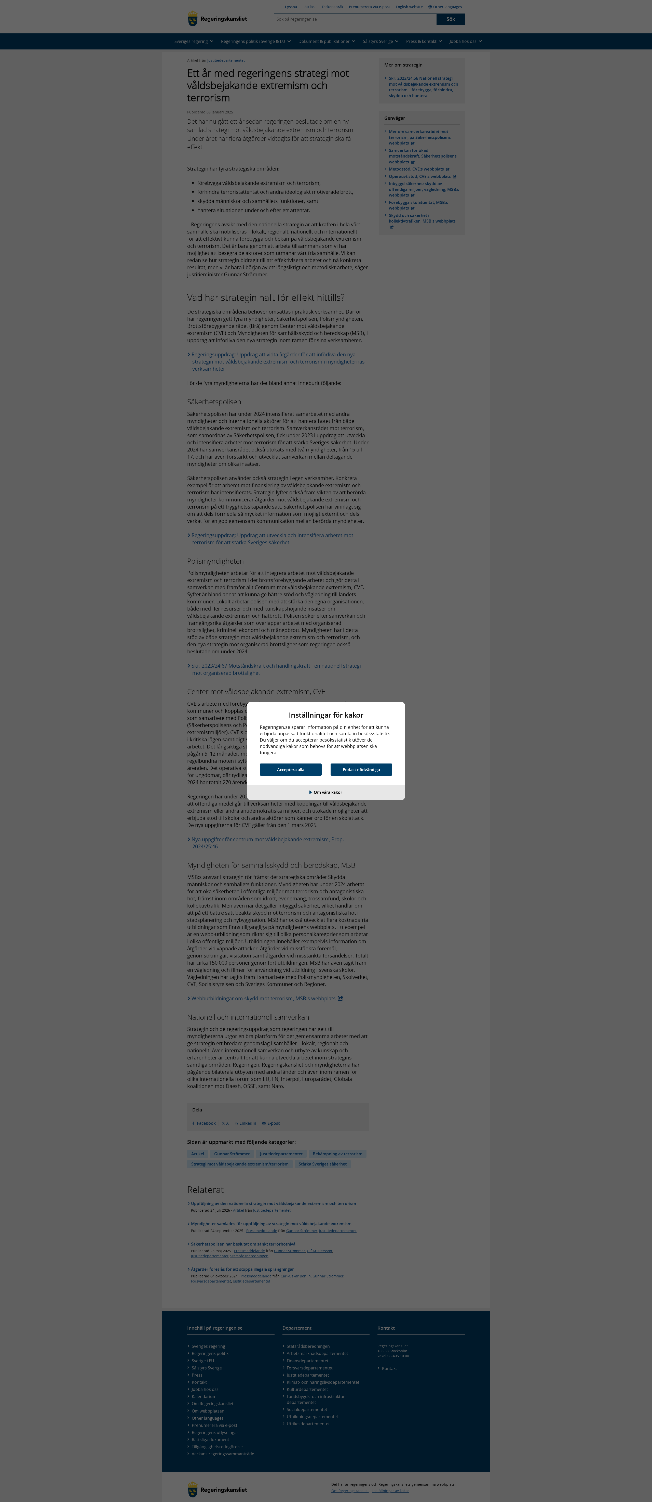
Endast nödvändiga (361, 769)
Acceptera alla (290, 769)
